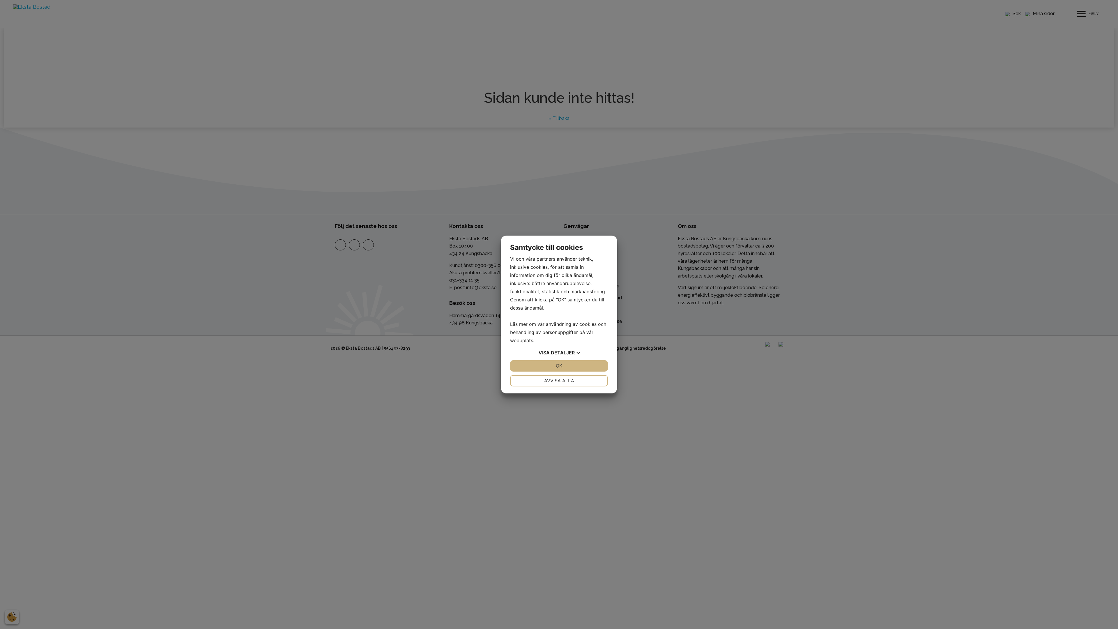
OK (559, 366)
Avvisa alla (559, 381)
